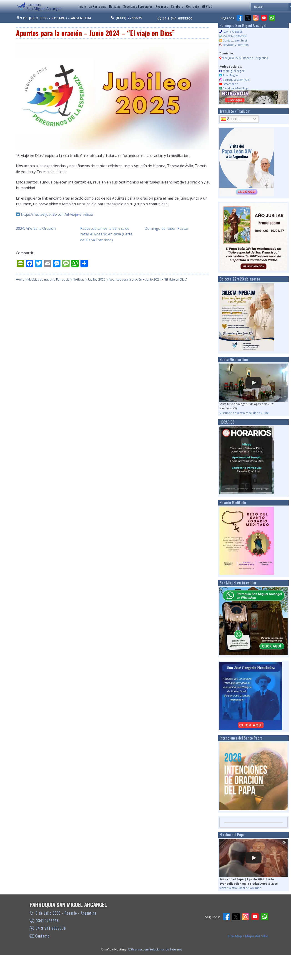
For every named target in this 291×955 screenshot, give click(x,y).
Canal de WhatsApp (235, 88)
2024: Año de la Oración (36, 228)
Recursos (162, 6)
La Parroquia (97, 6)
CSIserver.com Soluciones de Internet (155, 949)
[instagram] (256, 18)
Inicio (82, 6)
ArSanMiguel (230, 75)
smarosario (230, 84)
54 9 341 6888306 (177, 18)
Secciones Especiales (138, 6)
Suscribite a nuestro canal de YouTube (244, 413)
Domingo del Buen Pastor (167, 228)
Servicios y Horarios (235, 45)
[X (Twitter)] (248, 18)
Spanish (233, 119)
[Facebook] (240, 18)
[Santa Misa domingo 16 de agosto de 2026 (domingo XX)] (253, 383)
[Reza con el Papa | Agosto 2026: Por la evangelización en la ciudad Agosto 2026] (253, 858)
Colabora (177, 6)
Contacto (192, 6)
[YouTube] (264, 18)
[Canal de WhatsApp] (272, 18)
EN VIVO (207, 6)
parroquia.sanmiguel (236, 80)
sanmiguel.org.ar (233, 71)
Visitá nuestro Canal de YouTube (240, 888)
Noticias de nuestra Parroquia (49, 279)
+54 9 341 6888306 (235, 36)
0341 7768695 (47, 920)
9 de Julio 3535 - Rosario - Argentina (55, 18)
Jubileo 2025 (96, 279)
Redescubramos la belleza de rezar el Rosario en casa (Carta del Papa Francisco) (106, 234)
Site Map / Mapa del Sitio (248, 936)
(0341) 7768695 (129, 18)
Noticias (114, 6)
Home (20, 279)
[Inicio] (21, 7)
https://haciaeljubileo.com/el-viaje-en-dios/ (57, 214)
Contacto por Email (235, 40)
